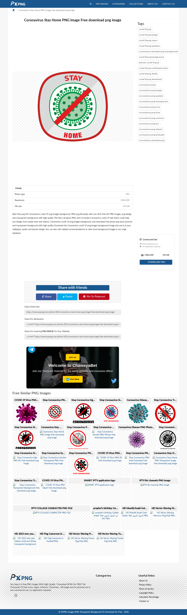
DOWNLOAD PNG (156, 262)
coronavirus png (147, 85)
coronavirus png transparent (153, 101)
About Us (152, 4)
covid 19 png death (148, 74)
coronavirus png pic (149, 124)
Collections (136, 4)
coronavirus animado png (151, 140)
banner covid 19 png (149, 63)
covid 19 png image (148, 35)
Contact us (144, 601)
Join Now (74, 379)
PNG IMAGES (102, 4)
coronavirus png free (149, 113)
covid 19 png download (150, 79)
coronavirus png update (151, 96)
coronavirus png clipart (150, 129)
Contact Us (168, 4)
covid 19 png (145, 29)
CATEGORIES (118, 4)
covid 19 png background (151, 57)
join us (72, 357)
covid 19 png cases (148, 40)
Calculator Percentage (149, 597)
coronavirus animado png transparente (158, 51)
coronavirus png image (150, 90)
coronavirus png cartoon (151, 118)
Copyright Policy (146, 593)
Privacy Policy (145, 585)
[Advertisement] (72, 50)
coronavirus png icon (149, 107)
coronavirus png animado (151, 135)
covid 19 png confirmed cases (153, 68)
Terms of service (146, 589)
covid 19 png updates (149, 46)
